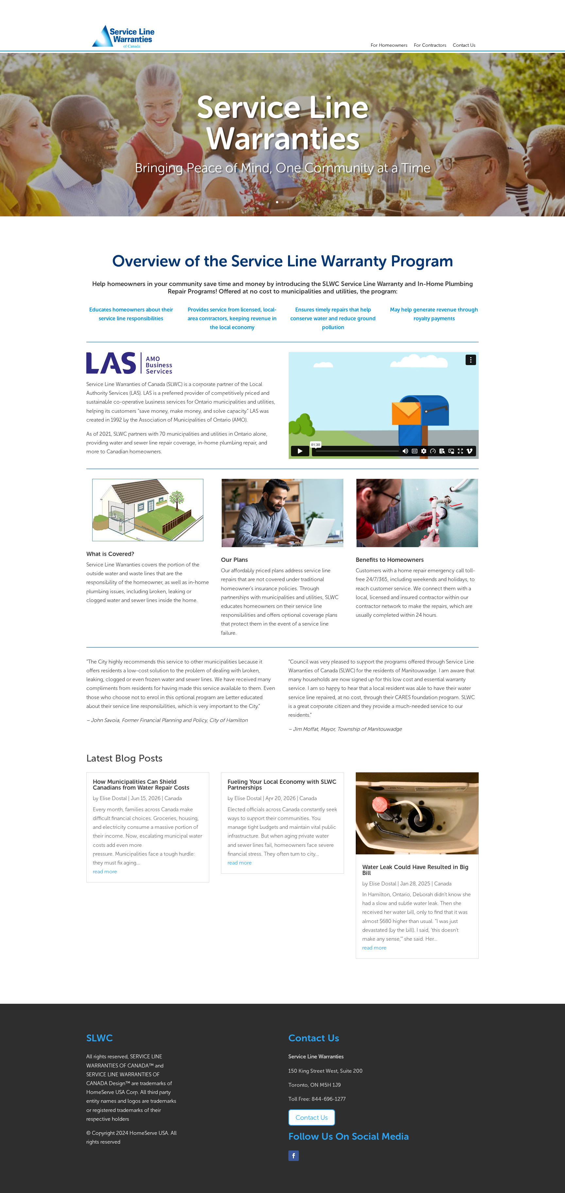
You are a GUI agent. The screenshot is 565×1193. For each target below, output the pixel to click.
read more (105, 871)
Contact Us (464, 45)
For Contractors (430, 45)
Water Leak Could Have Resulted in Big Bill (415, 870)
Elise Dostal (113, 798)
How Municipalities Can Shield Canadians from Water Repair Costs (141, 784)
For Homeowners (389, 45)
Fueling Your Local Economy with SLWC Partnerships (282, 784)
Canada (173, 798)
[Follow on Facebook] (293, 1156)
